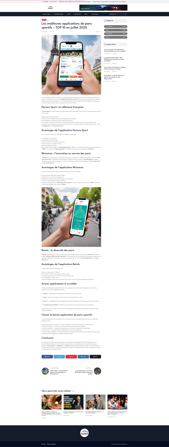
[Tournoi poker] (115, 26)
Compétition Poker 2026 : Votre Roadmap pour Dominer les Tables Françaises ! (114, 59)
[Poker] (115, 30)
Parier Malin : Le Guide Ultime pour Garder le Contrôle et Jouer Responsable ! (114, 77)
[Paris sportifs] (115, 33)
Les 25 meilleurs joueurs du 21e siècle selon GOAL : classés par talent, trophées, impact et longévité (117, 413)
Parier (44, 19)
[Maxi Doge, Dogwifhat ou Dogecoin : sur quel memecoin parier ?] (95, 402)
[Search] (125, 14)
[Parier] (115, 37)
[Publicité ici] (103, 8)
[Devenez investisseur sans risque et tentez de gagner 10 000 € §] (74, 402)
